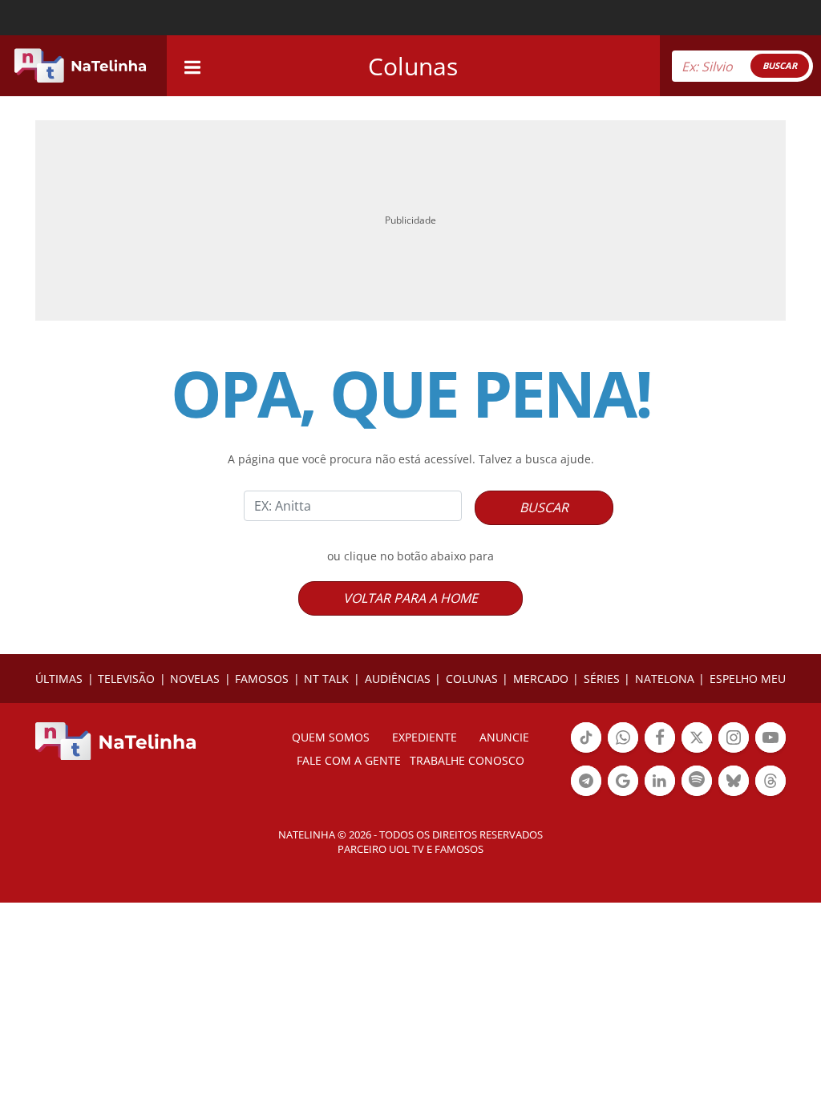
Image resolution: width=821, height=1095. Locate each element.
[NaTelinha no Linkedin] (660, 781)
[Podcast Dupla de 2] (696, 781)
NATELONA (664, 678)
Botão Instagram (733, 751)
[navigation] (192, 65)
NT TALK (326, 678)
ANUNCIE (504, 737)
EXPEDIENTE (424, 737)
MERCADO (540, 678)
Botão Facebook (660, 751)
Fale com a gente (349, 760)
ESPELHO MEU (748, 678)
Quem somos (331, 737)
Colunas (413, 66)
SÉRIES (602, 678)
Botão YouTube (770, 751)
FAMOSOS (262, 678)
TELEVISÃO (126, 678)
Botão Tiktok (586, 751)
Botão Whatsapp (623, 751)
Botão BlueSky (733, 794)
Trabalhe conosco (467, 760)
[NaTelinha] (80, 66)
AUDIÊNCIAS (398, 678)
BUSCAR (779, 65)
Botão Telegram (586, 794)
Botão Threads (770, 794)
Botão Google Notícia (623, 794)
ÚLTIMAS (59, 678)
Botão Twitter (696, 751)
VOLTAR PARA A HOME (410, 598)
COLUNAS (472, 678)
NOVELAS (195, 678)
